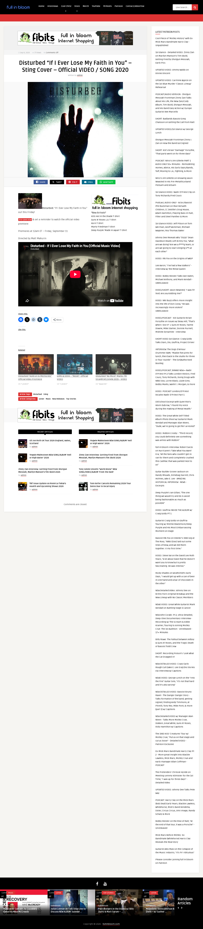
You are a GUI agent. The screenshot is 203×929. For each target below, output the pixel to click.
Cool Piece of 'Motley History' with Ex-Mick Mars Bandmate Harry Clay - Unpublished (174, 42)
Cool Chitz (66, 6)
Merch (86, 6)
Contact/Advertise (135, 6)
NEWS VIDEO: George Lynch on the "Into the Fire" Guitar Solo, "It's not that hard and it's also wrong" (175, 681)
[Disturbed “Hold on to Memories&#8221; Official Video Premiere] (36, 364)
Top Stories (71, 399)
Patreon (119, 6)
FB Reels (107, 6)
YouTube (96, 6)
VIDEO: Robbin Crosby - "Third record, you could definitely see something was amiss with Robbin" (174, 437)
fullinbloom (56, 906)
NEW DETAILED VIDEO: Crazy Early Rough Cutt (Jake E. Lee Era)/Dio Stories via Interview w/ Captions (175, 667)
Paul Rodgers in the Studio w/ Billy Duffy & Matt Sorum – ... (116, 910)
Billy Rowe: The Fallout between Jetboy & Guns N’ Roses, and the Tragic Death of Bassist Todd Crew (174, 643)
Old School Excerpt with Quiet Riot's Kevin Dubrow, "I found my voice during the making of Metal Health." (173, 405)
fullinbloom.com (111, 924)
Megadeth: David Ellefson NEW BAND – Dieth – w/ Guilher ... (165, 910)
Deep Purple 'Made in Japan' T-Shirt (109, 230)
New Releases (58, 399)
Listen (41, 399)
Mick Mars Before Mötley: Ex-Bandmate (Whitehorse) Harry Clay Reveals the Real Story (172, 838)
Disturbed (37, 394)
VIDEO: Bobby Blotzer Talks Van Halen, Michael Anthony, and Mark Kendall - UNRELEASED (174, 279)
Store (77, 6)
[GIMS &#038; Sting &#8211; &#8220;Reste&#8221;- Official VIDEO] (74, 364)
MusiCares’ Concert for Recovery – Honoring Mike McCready (21, 910)
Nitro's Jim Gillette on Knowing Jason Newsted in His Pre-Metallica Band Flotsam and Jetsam (174, 181)
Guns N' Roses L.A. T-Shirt (103, 219)
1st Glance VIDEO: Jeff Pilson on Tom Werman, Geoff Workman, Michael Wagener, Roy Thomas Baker (173, 227)
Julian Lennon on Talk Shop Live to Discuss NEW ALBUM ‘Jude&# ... (68, 910)
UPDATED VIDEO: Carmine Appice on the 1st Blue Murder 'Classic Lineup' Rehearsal (173, 84)
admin (80, 75)
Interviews (52, 6)
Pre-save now (25, 219)
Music (48, 399)
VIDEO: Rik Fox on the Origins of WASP (174, 258)
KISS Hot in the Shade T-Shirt (105, 216)
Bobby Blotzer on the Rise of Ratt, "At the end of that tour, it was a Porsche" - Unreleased (174, 824)
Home (41, 6)
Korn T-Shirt (97, 223)
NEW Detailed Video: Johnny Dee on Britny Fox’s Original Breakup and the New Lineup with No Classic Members (174, 594)
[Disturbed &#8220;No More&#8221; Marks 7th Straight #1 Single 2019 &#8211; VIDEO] (113, 364)
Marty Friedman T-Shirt (103, 226)
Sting (45, 394)
